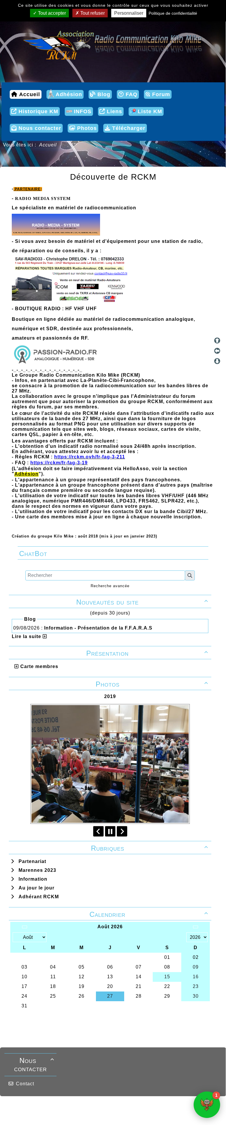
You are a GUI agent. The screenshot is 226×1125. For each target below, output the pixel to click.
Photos (152, 684)
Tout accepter (51, 13)
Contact (25, 1083)
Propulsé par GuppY (66, 1107)
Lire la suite (27, 636)
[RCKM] (113, 43)
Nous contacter (34, 1064)
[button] (207, 1104)
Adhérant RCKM (37, 896)
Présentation (147, 653)
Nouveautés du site (142, 602)
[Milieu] (217, 351)
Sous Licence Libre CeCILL (150, 1107)
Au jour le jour (35, 887)
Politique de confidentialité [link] (173, 13)
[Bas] (217, 361)
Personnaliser (128, 13)
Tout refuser (92, 13)
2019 (110, 696)
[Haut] (217, 340)
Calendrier (148, 914)
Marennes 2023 (36, 870)
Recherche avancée (110, 586)
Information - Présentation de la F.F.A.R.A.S (99, 627)
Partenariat (31, 861)
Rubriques (149, 848)
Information (31, 879)
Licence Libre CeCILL (120, 1113)
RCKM (88, 1113)
